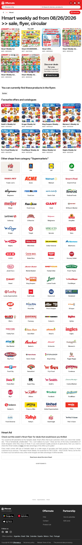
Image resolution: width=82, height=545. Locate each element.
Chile (27, 536)
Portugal (57, 536)
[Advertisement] (41, 479)
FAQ (44, 517)
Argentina (17, 536)
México (46, 536)
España (40, 536)
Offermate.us (17, 542)
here (21, 446)
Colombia (33, 536)
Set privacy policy (28, 542)
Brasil (23, 536)
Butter (4, 93)
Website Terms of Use (44, 542)
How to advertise (69, 517)
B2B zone (66, 521)
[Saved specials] (71, 3)
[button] (74, 3)
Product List (47, 525)
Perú (51, 536)
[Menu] (78, 3)
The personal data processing (63, 542)
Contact (45, 521)
